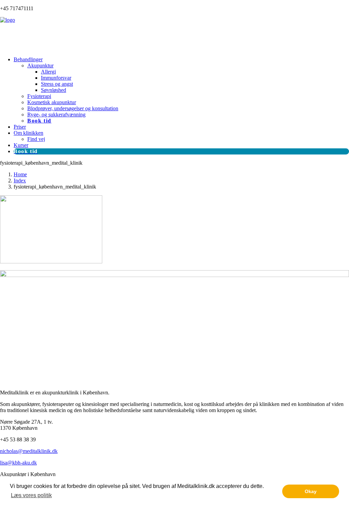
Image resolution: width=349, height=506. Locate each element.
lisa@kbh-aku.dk (18, 463)
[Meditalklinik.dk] (174, 34)
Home (20, 174)
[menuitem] (181, 90)
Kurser (21, 145)
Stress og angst (57, 84)
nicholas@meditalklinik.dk (29, 451)
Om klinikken (28, 133)
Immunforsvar (56, 78)
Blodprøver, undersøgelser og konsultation (72, 108)
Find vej (36, 139)
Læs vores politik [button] (31, 495)
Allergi (48, 72)
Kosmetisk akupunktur (51, 102)
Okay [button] (311, 491)
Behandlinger (28, 59)
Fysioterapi (39, 96)
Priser (20, 127)
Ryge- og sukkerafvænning (56, 114)
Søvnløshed (53, 90)
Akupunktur (40, 65)
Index (20, 180)
